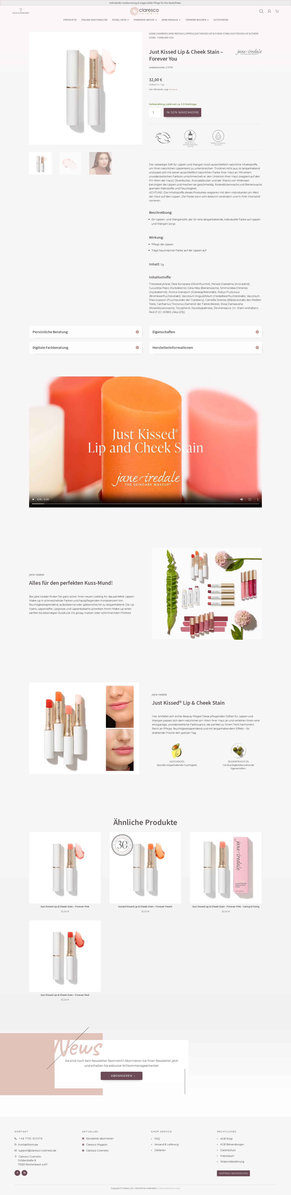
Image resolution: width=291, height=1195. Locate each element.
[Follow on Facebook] (17, 1173)
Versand (173, 89)
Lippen (189, 33)
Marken (162, 33)
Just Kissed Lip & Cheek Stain (212, 33)
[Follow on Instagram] (24, 1173)
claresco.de (163, 1188)
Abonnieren (121, 1075)
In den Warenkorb (182, 112)
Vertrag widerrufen (233, 1173)
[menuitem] (69, 20)
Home (152, 33)
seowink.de (175, 1188)
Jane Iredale (176, 33)
